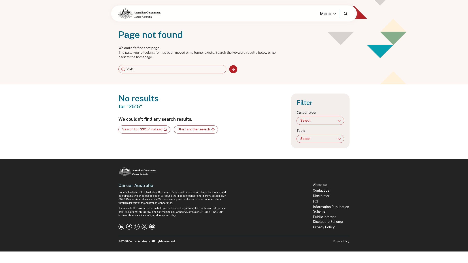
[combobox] (172, 69)
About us (320, 185)
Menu (325, 13)
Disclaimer (321, 196)
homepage (144, 57)
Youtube (152, 227)
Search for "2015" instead (142, 129)
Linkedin (121, 227)
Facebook (129, 227)
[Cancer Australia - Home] (139, 13)
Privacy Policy (324, 227)
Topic (301, 131)
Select (305, 120)
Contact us (321, 190)
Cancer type (306, 113)
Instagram (137, 227)
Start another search (194, 129)
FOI (315, 201)
